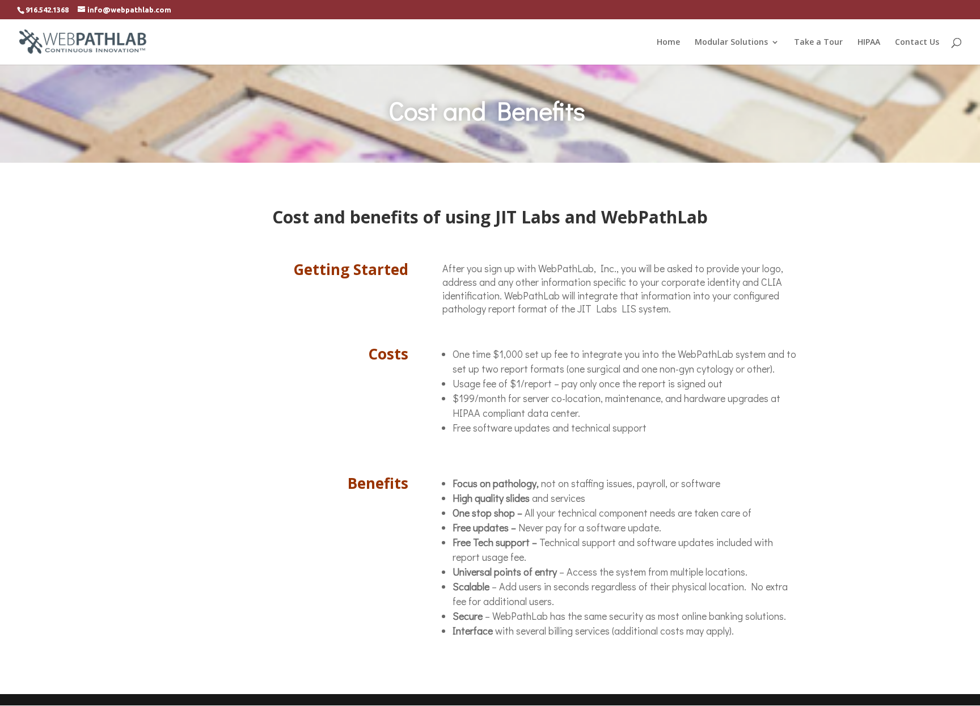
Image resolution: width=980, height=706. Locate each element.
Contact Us (917, 42)
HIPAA (869, 42)
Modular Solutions (731, 42)
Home (668, 42)
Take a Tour (818, 42)
